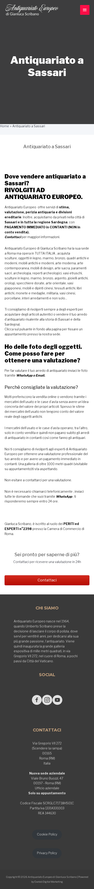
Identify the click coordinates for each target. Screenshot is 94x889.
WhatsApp (24, 375)
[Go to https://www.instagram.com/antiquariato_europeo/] (47, 700)
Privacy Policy (47, 853)
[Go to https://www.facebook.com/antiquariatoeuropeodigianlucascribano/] (37, 700)
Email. (40, 375)
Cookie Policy (47, 834)
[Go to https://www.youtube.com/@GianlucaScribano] (57, 700)
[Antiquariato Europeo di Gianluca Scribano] (32, 10)
